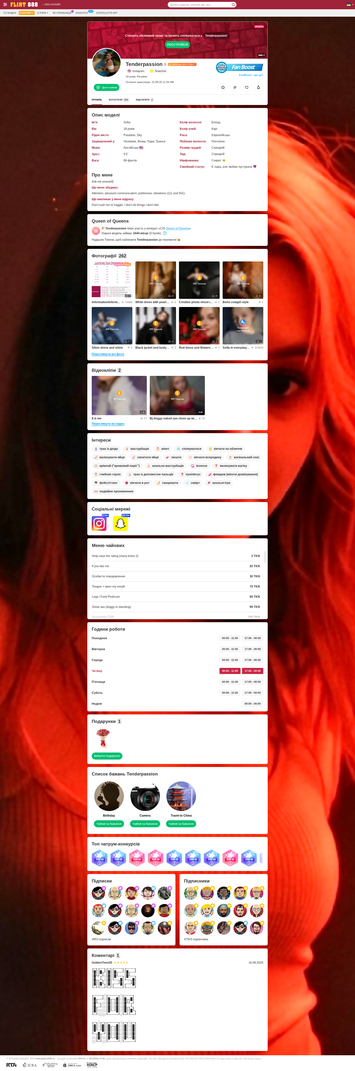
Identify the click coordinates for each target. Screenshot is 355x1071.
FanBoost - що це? (251, 75)
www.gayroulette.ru (45, 1058)
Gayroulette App (106, 13)
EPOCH (82, 1058)
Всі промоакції (62, 13)
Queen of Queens (177, 228)
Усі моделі (9, 13)
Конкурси (82, 13)
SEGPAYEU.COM (97, 1058)
